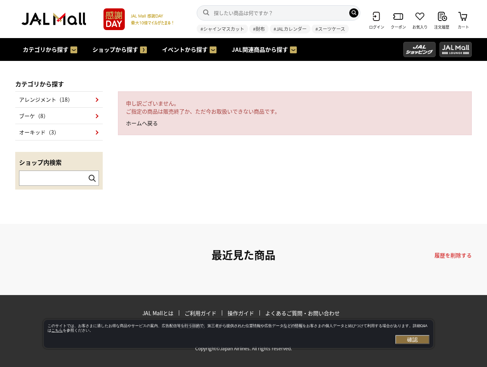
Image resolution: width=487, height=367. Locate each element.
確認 (412, 340)
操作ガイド (241, 313)
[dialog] (238, 334)
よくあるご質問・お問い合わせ (302, 313)
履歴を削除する (453, 255)
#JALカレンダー (290, 29)
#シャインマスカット (222, 29)
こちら (57, 330)
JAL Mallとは (157, 313)
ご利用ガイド (200, 313)
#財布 (259, 29)
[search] (353, 13)
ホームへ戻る (142, 123)
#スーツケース (330, 29)
